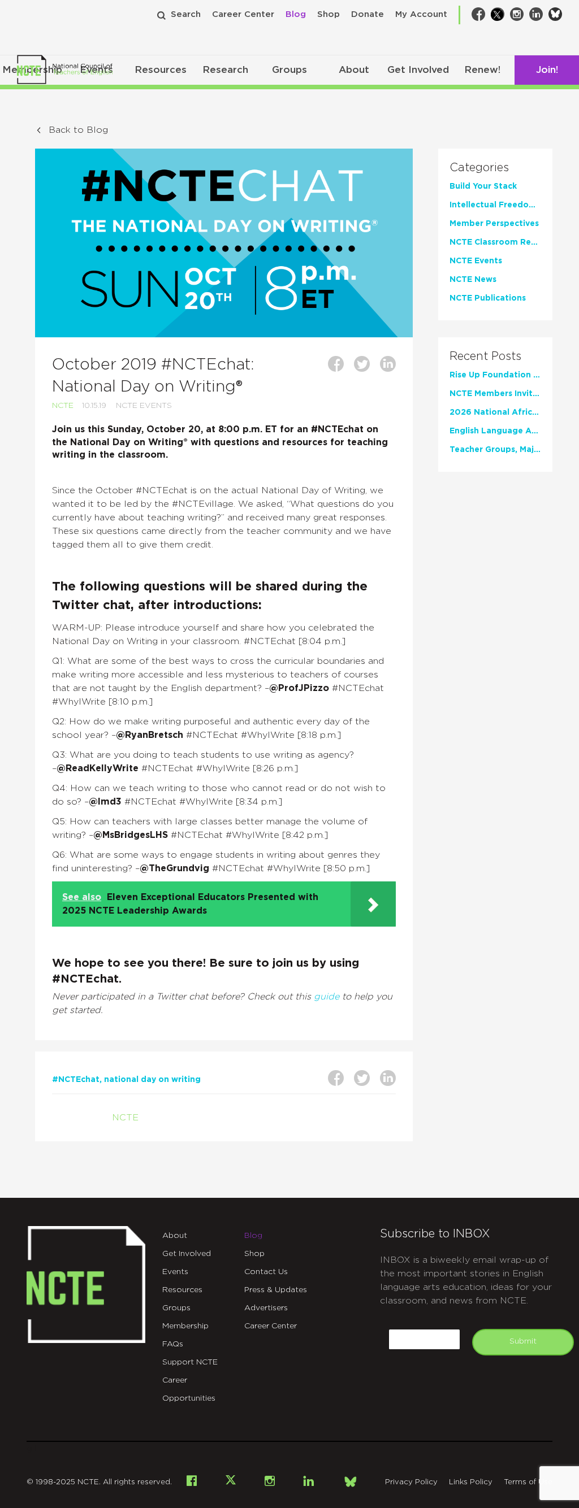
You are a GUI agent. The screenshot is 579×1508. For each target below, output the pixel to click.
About (354, 70)
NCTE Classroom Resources (496, 242)
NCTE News (473, 280)
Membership (185, 1326)
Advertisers (266, 1308)
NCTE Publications (488, 298)
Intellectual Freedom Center (496, 205)
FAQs (172, 1344)
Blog (296, 14)
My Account (421, 14)
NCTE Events (144, 406)
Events (175, 1272)
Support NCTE (190, 1362)
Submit (523, 1341)
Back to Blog (78, 129)
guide (326, 996)
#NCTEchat (76, 1080)
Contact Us (266, 1272)
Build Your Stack (483, 186)
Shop (328, 14)
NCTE (63, 406)
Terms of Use (528, 1482)
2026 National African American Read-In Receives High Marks (496, 412)
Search (186, 14)
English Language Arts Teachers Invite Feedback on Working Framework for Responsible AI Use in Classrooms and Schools (496, 431)
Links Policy (470, 1482)
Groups (289, 70)
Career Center (243, 14)
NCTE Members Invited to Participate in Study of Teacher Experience (496, 394)
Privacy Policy (411, 1482)
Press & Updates (275, 1290)
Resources (161, 70)
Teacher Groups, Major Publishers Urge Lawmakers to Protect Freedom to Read (496, 450)
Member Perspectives (494, 224)
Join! (547, 70)
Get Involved (418, 70)
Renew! (482, 70)
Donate (367, 14)
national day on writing (152, 1080)
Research (225, 70)
